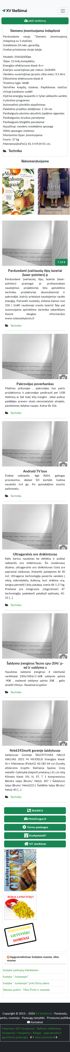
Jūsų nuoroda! (44, 1037)
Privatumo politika (58, 1017)
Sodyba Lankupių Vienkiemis (20, 970)
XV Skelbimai (16, 11)
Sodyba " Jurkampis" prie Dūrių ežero (26, 983)
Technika (15, 325)
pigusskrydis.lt (53, 1033)
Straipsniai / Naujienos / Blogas (21, 1033)
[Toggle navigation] (63, 10)
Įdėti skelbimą (37, 20)
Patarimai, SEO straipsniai (18, 1028)
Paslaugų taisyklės (33, 1017)
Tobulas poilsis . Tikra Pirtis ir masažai (26, 989)
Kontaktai (36, 1022)
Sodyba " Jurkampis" (15, 976)
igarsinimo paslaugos (15, 1037)
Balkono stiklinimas (49, 1028)
